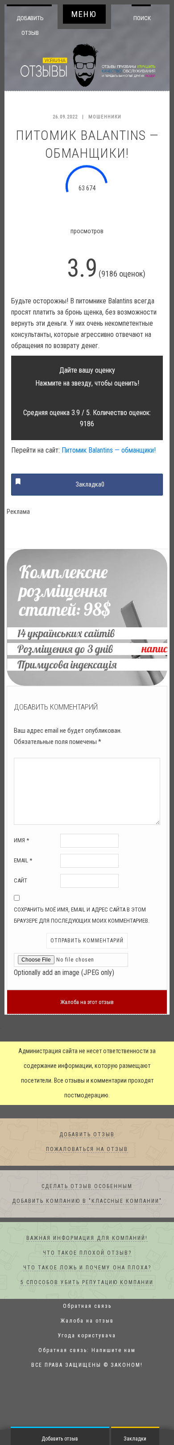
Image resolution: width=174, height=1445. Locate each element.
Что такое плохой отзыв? (87, 1253)
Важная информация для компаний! (87, 1238)
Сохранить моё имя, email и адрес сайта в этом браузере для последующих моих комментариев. (81, 915)
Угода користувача (87, 1336)
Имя (21, 840)
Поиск (139, 17)
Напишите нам (113, 1351)
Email (23, 860)
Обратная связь (87, 1306)
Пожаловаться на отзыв (87, 1150)
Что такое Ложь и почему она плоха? (87, 1268)
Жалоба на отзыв (87, 1321)
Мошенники (104, 117)
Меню (84, 14)
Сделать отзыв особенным (87, 1187)
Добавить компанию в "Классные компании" (87, 1201)
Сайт (20, 881)
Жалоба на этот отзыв (87, 1002)
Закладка (90, 484)
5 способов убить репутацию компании (87, 1283)
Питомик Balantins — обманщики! (109, 450)
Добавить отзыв (30, 25)
